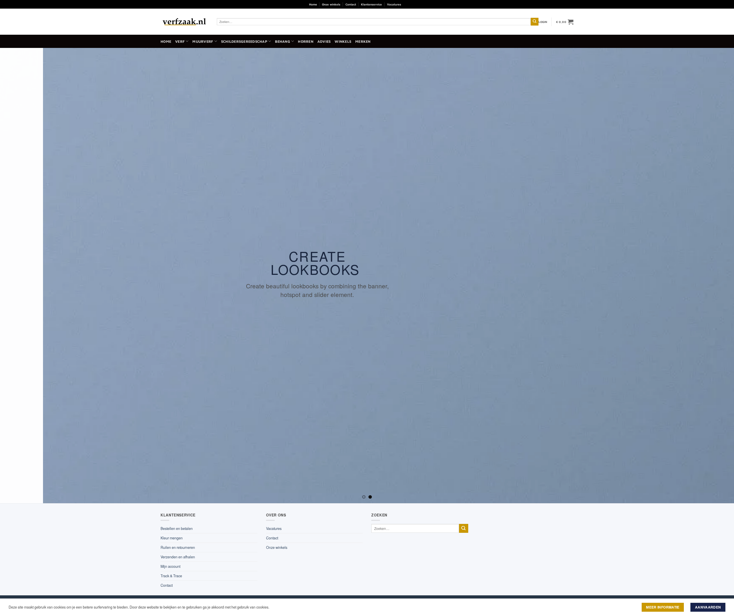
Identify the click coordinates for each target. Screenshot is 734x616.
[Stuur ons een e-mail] (421, 4)
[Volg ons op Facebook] (407, 4)
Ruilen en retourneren (178, 547)
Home (313, 4)
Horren (305, 41)
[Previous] (22, 275)
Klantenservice (371, 4)
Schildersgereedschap (244, 41)
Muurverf (202, 41)
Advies (324, 41)
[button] (542, 22)
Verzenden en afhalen (178, 556)
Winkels (343, 41)
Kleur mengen (172, 538)
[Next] (712, 275)
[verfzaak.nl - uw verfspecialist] (184, 22)
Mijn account (170, 566)
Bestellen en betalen (177, 528)
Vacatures (394, 4)
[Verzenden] (534, 22)
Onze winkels (331, 4)
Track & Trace (171, 575)
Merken (363, 41)
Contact (350, 4)
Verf (180, 41)
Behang (282, 41)
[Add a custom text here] (373, 210)
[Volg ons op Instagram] (414, 4)
